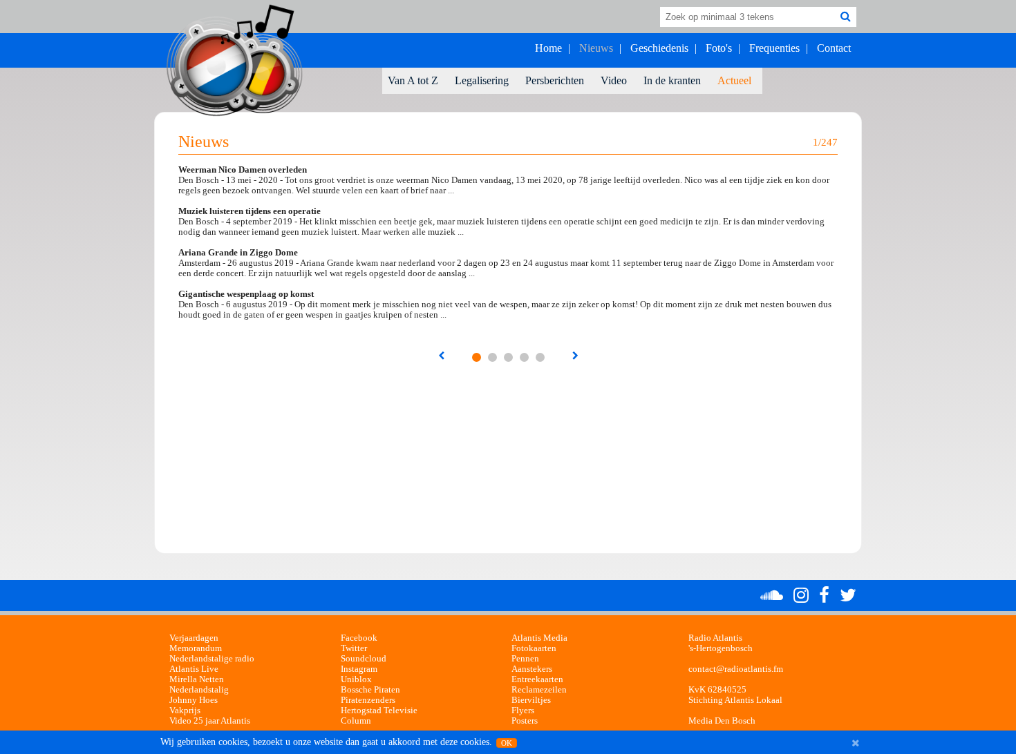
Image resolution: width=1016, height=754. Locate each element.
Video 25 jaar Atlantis (209, 721)
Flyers (522, 710)
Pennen (525, 659)
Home (548, 48)
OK (506, 743)
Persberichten (554, 80)
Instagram (359, 669)
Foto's (719, 48)
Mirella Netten (196, 679)
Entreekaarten (537, 679)
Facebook (359, 638)
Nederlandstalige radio (211, 659)
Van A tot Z (413, 80)
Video (614, 80)
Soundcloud (363, 659)
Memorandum (195, 648)
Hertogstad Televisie (379, 710)
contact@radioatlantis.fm (735, 669)
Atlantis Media (539, 638)
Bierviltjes (531, 700)
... (476, 357)
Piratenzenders (368, 700)
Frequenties (774, 48)
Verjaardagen (193, 638)
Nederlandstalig (199, 690)
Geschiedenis (659, 48)
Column (356, 721)
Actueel (734, 80)
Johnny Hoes (193, 700)
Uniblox (356, 679)
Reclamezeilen (539, 690)
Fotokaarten (533, 648)
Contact (834, 48)
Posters (524, 721)
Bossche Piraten (370, 690)
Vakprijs (184, 710)
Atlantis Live (193, 669)
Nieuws (596, 48)
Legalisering (482, 80)
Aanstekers (531, 669)
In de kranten (672, 80)
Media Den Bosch (721, 721)
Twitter (354, 648)
